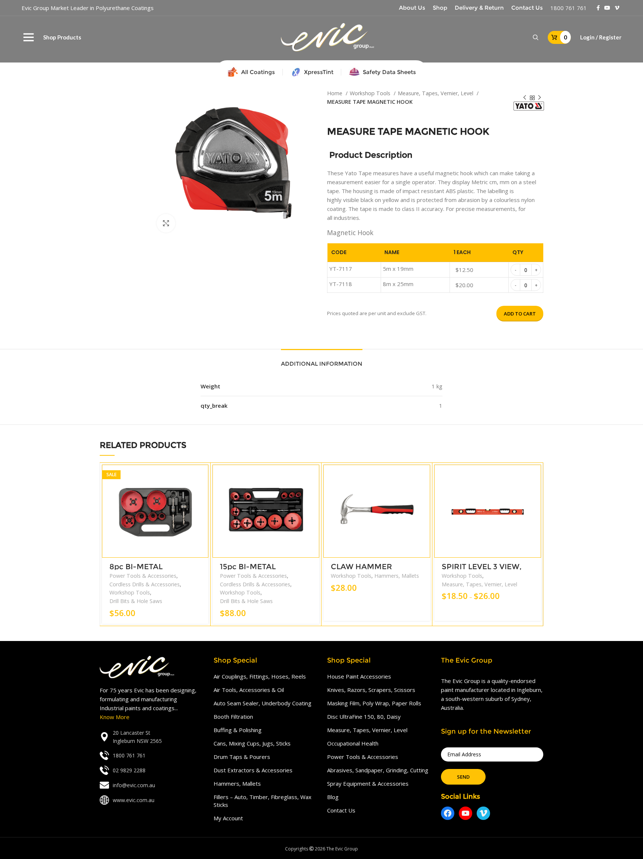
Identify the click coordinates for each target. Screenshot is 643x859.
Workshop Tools (371, 93)
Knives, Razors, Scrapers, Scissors (371, 689)
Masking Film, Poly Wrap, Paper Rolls (374, 703)
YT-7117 (340, 268)
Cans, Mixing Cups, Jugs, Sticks (252, 743)
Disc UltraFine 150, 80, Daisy (364, 716)
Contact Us (341, 810)
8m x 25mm (398, 284)
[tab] (321, 360)
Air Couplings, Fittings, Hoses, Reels (260, 676)
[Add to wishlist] (202, 510)
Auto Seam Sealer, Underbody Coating (262, 703)
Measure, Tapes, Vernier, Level (436, 93)
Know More (114, 717)
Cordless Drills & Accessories (144, 584)
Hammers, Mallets (396, 575)
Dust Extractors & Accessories (253, 770)
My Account (228, 818)
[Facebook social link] (598, 8)
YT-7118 (340, 284)
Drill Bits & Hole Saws (135, 601)
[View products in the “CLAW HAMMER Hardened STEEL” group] (424, 476)
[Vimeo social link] (616, 8)
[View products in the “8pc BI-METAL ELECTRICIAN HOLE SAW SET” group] (202, 476)
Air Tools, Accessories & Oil (249, 689)
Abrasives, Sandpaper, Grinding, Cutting (377, 770)
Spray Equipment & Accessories (368, 783)
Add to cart (520, 313)
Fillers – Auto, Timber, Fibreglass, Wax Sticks (262, 800)
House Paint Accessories (359, 676)
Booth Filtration (233, 716)
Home (335, 93)
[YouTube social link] (607, 8)
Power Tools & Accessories (142, 575)
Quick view (202, 493)
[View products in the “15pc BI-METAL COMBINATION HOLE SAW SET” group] (313, 476)
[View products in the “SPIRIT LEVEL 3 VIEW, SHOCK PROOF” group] (535, 476)
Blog (333, 797)
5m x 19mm (398, 268)
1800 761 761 (568, 8)
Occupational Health (352, 743)
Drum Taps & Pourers (242, 756)
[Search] (535, 37)
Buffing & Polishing (238, 730)
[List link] (151, 737)
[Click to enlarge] (166, 223)
